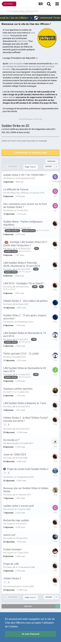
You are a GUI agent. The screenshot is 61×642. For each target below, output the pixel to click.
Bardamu (11, 178)
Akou (9, 357)
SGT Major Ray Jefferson (18, 193)
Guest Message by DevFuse (30, 119)
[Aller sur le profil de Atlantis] (55, 471)
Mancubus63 (12, 443)
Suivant (48, 166)
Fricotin (10, 553)
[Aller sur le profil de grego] (55, 191)
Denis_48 (11, 228)
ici (37, 58)
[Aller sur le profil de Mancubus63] (55, 442)
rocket (9, 523)
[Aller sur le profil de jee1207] (55, 370)
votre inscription (16, 63)
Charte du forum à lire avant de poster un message (24, 141)
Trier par (51, 161)
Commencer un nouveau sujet (30, 152)
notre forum (22, 41)
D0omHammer (13, 586)
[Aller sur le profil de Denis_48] (55, 223)
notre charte (9, 97)
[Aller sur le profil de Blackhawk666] (55, 551)
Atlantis (10, 210)
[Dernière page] (56, 166)
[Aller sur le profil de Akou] (55, 335)
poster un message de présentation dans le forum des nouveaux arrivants (30, 66)
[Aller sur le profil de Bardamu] (55, 177)
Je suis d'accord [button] (30, 634)
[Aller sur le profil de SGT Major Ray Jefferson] (55, 302)
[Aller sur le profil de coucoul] (55, 507)
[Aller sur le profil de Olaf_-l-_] (55, 390)
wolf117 (10, 392)
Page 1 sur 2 (30, 167)
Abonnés (28, 606)
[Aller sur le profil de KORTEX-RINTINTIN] (55, 490)
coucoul (10, 509)
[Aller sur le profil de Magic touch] (55, 536)
